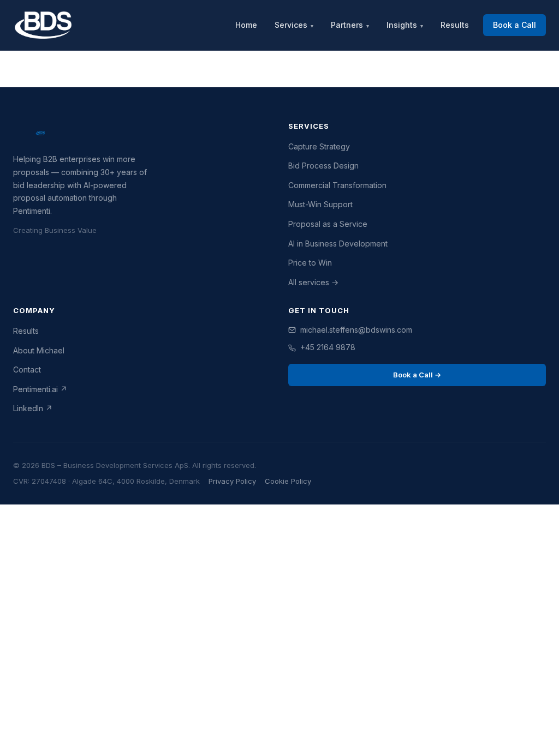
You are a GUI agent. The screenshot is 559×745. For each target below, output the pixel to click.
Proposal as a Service (327, 224)
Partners (350, 24)
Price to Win (310, 262)
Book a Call (514, 24)
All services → (313, 282)
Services (294, 24)
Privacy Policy (232, 481)
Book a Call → (417, 374)
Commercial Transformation (337, 185)
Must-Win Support (320, 204)
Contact (27, 369)
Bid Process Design (323, 165)
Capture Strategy (319, 146)
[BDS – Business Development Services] (43, 25)
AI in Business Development (338, 243)
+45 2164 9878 (327, 347)
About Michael (38, 350)
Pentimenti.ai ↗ (40, 389)
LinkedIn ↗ (32, 408)
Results (455, 24)
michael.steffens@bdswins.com (356, 329)
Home (246, 24)
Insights (404, 24)
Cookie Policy (288, 481)
